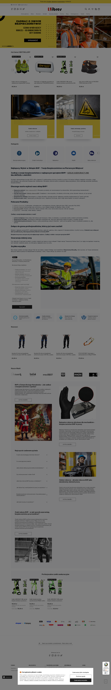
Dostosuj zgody (80, 676)
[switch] (106, 673)
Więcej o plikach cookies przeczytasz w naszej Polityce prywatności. (44, 680)
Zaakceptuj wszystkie (80, 680)
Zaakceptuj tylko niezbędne (80, 672)
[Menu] (108, 663)
